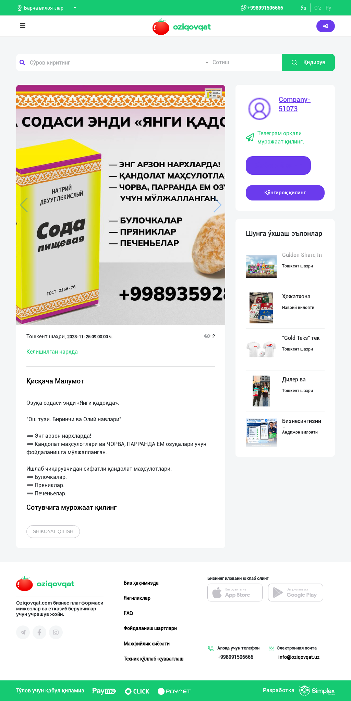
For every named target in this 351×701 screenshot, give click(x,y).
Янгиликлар (137, 598)
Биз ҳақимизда (141, 583)
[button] (213, 93)
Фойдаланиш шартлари (150, 628)
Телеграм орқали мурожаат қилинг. (280, 137)
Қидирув (314, 62)
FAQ (128, 613)
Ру (328, 8)
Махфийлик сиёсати (147, 643)
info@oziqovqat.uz (298, 657)
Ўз (303, 8)
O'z (317, 8)
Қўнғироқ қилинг (285, 192)
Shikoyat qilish (53, 531)
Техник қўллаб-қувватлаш (153, 659)
